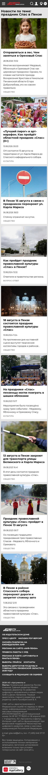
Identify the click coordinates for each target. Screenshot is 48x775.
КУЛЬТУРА (8, 161)
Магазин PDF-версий (30, 638)
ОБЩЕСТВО (9, 92)
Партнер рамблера (25, 762)
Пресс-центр (9, 638)
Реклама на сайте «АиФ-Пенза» (20, 648)
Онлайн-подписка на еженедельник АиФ (14, 643)
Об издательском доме (15, 634)
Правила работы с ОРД (15, 652)
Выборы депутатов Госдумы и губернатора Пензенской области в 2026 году (23, 668)
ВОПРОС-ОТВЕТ (11, 281)
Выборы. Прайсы (11, 662)
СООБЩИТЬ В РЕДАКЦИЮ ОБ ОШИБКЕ (22, 674)
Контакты (29, 662)
